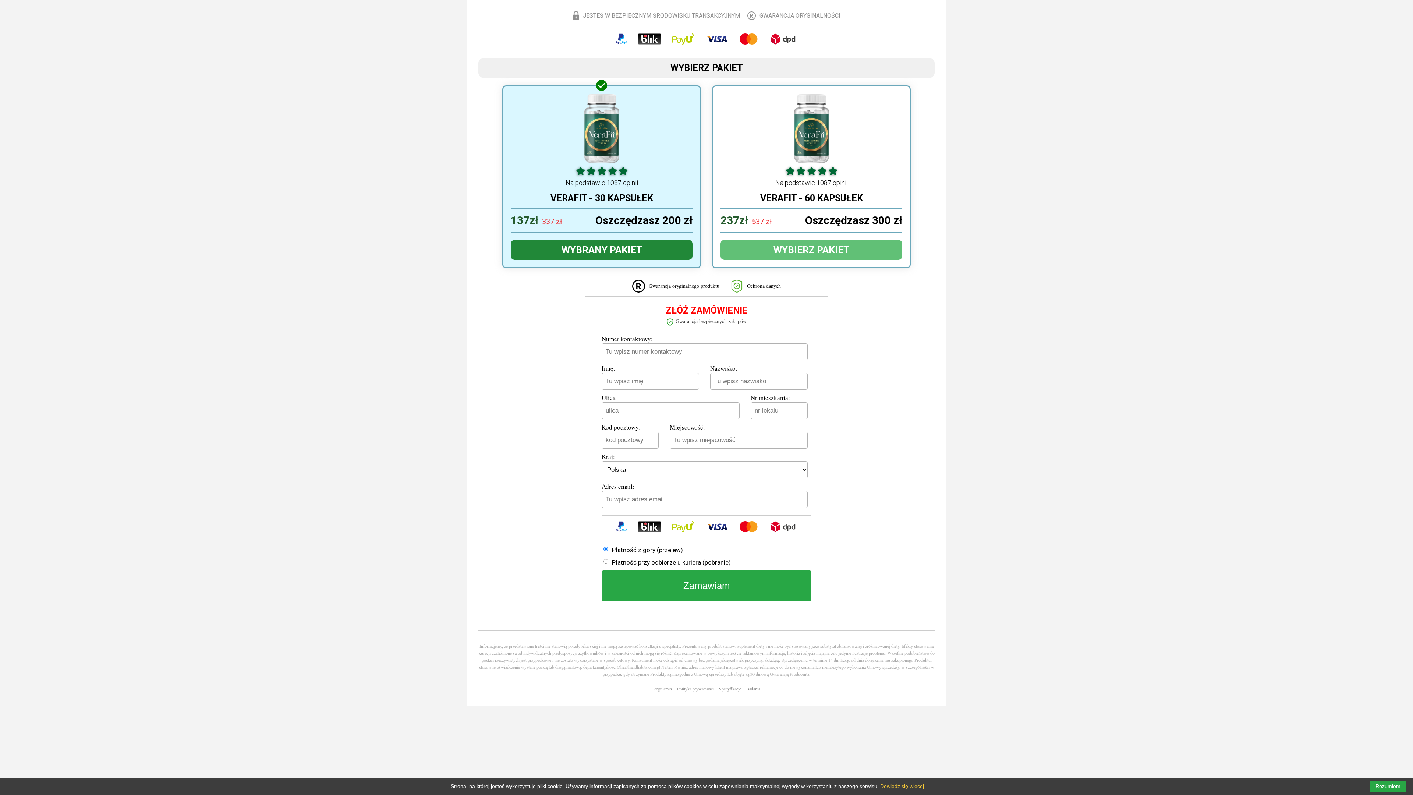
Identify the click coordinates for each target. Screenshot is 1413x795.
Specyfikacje (730, 689)
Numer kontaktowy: (627, 339)
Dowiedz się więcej (902, 786)
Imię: (608, 368)
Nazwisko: (723, 368)
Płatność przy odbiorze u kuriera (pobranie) (671, 562)
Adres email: (618, 486)
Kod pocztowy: (621, 427)
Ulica (609, 397)
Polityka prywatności (695, 689)
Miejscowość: (687, 427)
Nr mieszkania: (770, 397)
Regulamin (662, 689)
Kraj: (608, 456)
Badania (753, 689)
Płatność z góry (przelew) (647, 550)
